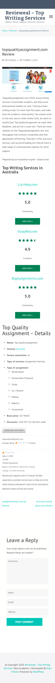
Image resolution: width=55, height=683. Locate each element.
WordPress (38, 671)
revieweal (10, 60)
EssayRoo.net (27, 231)
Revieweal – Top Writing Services (25, 15)
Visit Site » (27, 221)
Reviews (13, 30)
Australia (20, 348)
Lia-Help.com (28, 184)
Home (4, 30)
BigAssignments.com (27, 278)
